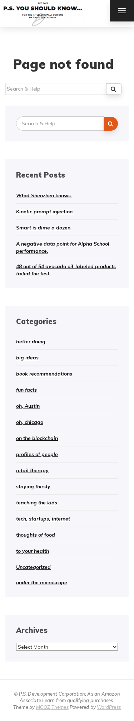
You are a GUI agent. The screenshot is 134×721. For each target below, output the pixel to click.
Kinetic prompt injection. (45, 211)
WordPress (109, 707)
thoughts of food (35, 535)
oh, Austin (28, 406)
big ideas (27, 357)
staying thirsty (33, 486)
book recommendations (44, 374)
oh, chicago (29, 422)
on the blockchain (37, 438)
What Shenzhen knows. (44, 195)
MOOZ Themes (52, 707)
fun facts (26, 390)
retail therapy (32, 470)
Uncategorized (33, 567)
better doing (30, 341)
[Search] (113, 89)
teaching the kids (36, 502)
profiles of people (37, 454)
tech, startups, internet (43, 519)
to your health (32, 551)
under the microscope (41, 582)
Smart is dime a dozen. (44, 227)
